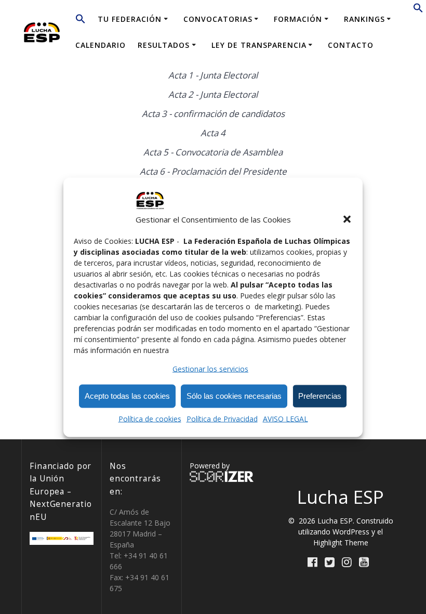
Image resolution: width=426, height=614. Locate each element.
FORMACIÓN (298, 19)
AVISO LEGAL (285, 418)
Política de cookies (149, 418)
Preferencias (319, 395)
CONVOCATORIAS (217, 19)
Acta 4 (213, 133)
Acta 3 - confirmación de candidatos (213, 114)
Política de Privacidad (222, 418)
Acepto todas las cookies (127, 395)
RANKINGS (364, 19)
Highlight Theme (340, 542)
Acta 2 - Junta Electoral (213, 94)
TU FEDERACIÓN (130, 19)
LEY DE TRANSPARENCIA (259, 45)
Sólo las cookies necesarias (234, 395)
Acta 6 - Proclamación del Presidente (213, 171)
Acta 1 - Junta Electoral (213, 75)
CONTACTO (351, 45)
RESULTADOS (164, 45)
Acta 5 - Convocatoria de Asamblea (213, 152)
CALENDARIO (100, 45)
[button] (347, 219)
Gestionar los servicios (210, 368)
